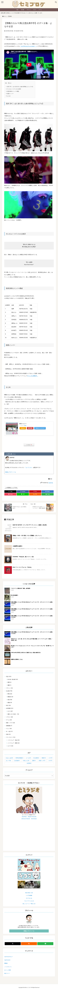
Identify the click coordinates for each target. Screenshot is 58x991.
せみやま (50, 482)
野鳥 (10, 693)
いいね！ (29, 444)
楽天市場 (30, 428)
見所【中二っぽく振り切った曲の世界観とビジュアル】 (19, 86)
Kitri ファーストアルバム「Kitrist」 (22, 567)
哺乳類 (10, 696)
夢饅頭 (6, 963)
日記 (17, 9)
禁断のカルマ (22, 423)
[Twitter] (13, 943)
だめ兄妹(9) (17, 760)
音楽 (11, 16)
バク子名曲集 (29, 895)
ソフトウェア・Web (14, 740)
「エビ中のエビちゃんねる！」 (28, 46)
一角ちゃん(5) (26, 760)
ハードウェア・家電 (13, 743)
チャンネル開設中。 (32, 376)
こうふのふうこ (8, 966)
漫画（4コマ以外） (13, 714)
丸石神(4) (29, 763)
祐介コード (7, 973)
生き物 (22, 9)
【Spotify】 (24, 816)
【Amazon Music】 (25, 818)
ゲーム (40, 9)
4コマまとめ (29, 898)
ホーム (5, 16)
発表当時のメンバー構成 (12, 91)
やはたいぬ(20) (9, 758)
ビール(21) (28, 758)
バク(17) (50, 758)
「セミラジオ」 (28, 467)
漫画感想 (9, 725)
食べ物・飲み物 (13, 679)
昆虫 (10, 699)
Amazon (23, 428)
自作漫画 (9, 708)
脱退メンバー (10, 93)
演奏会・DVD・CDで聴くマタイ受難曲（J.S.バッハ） (27, 535)
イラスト (9, 717)
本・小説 (9, 731)
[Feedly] (45, 943)
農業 (9, 682)
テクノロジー (10, 737)
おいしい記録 (7, 970)
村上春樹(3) (36, 758)
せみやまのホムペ (8, 956)
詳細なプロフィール (10, 472)
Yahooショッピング (40, 428)
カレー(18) (8, 760)
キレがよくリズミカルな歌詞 (13, 89)
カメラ (10, 746)
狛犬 (8, 705)
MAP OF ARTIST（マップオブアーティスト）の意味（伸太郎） (30, 525)
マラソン (29, 9)
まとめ (8, 96)
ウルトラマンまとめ (29, 901)
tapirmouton (7, 960)
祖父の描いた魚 (29, 892)
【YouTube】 (34, 818)
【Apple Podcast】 (32, 816)
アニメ (9, 728)
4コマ (34, 9)
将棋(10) (44, 758)
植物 (10, 702)
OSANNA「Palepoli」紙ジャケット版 (23, 556)
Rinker (25, 425)
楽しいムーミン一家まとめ (29, 903)
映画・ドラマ (10, 722)
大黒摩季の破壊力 (17, 546)
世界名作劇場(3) (19, 758)
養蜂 (9, 685)
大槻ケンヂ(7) (42, 760)
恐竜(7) (34, 760)
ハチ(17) (50, 760)
